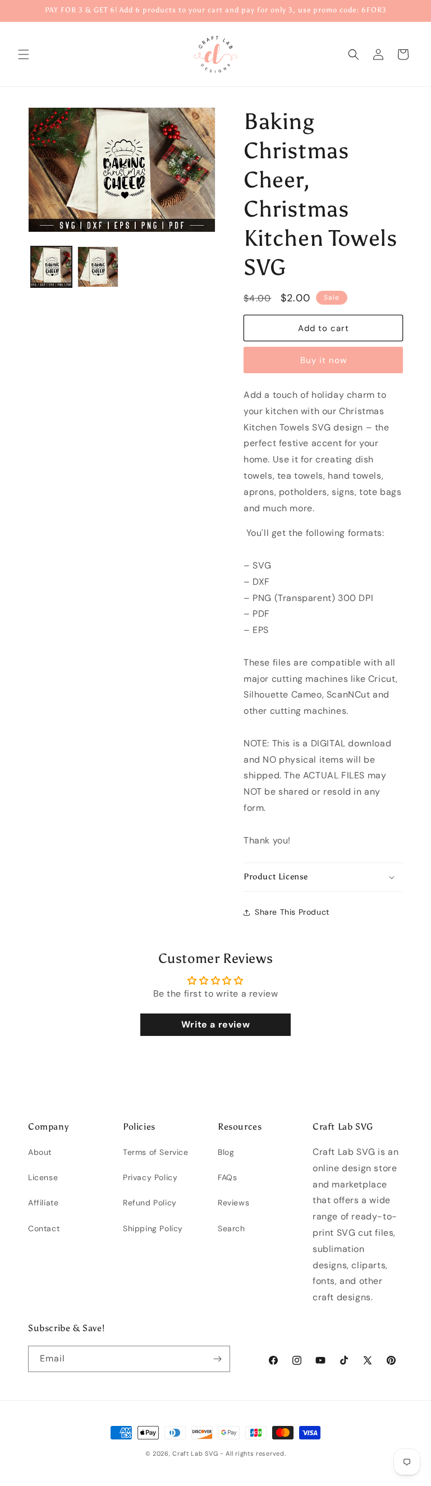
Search (231, 1228)
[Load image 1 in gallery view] (51, 266)
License (43, 1177)
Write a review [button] (215, 1024)
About (40, 1152)
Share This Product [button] (292, 912)
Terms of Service (156, 1152)
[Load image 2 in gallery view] (97, 266)
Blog (226, 1152)
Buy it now (323, 360)
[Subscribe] (217, 1359)
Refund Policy (150, 1203)
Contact (43, 1228)
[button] (23, 54)
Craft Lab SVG (195, 1453)
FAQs (227, 1177)
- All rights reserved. (253, 1453)
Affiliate (43, 1203)
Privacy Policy (150, 1177)
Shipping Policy (153, 1228)
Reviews (233, 1203)
